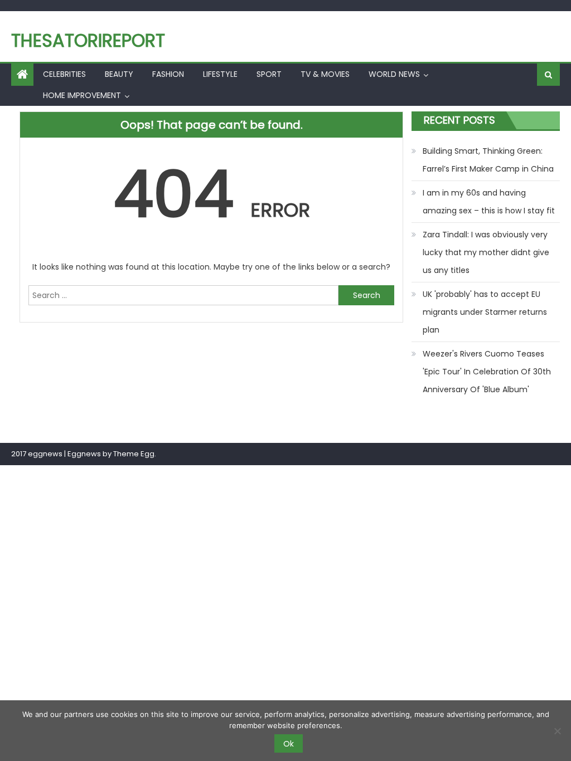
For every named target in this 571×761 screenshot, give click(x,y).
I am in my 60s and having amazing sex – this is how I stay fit (489, 201)
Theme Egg (133, 453)
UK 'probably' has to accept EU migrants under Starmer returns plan (485, 312)
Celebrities (64, 74)
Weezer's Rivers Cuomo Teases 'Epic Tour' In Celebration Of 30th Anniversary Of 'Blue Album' (487, 371)
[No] (557, 730)
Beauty (119, 74)
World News (394, 74)
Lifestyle (220, 74)
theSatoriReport (88, 40)
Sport (269, 74)
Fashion (168, 74)
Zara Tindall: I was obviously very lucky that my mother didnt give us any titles (486, 252)
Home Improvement (82, 95)
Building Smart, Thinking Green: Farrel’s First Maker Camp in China (488, 159)
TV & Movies (325, 74)
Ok (288, 743)
